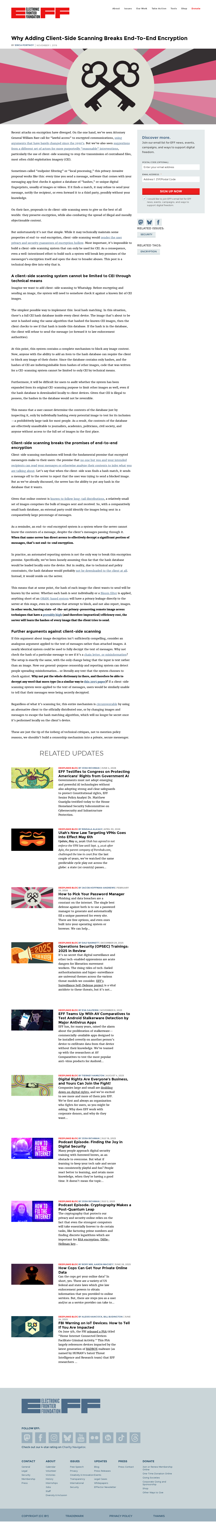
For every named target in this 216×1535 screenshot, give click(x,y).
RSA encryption (88, 1239)
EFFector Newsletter (105, 1487)
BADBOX (92, 1349)
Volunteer (51, 1470)
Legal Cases (100, 1479)
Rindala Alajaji (92, 829)
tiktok (121, 1437)
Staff (48, 1491)
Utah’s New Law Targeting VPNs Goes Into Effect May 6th (92, 835)
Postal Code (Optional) (155, 162)
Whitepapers (101, 1483)
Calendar (51, 1466)
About (116, 8)
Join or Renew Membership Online (157, 1468)
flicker (94, 1437)
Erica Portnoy (24, 45)
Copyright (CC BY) (35, 1516)
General (26, 1466)
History (49, 1479)
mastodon (27, 1437)
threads (135, 1437)
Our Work (141, 8)
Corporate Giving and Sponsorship (154, 1483)
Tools (174, 8)
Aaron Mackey (103, 1264)
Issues (128, 8)
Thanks (159, 1516)
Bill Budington (113, 1316)
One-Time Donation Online (157, 1473)
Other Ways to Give (153, 1492)
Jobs (48, 1487)
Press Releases (102, 1470)
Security (146, 234)
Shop (184, 8)
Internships (52, 1483)
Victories (50, 1475)
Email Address (150, 174)
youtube (81, 1437)
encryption (149, 251)
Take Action (159, 8)
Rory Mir (87, 1264)
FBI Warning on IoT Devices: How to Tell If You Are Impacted (94, 1325)
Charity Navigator (73, 1447)
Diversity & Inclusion (56, 1495)
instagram (54, 1437)
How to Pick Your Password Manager (91, 894)
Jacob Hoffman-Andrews (98, 887)
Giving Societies (151, 1477)
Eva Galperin (90, 1010)
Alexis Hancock (92, 1316)
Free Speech (77, 1466)
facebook (40, 1437)
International (77, 1483)
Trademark (74, 1516)
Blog (96, 1466)
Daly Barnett (90, 943)
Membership (28, 1479)
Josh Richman (91, 768)
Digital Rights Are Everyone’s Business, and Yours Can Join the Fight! (93, 1081)
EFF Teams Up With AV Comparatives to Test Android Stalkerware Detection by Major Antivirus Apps (94, 1018)
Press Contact (126, 1466)
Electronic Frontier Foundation (40, 15)
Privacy (74, 1470)
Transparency (77, 1479)
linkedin (108, 1437)
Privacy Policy (120, 1516)
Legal (24, 1470)
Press (25, 1483)
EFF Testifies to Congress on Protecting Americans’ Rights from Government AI (94, 773)
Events (97, 1475)
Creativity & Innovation (82, 1475)
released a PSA (97, 1331)
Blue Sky (67, 1437)
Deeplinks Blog (68, 768)
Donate (196, 8)
